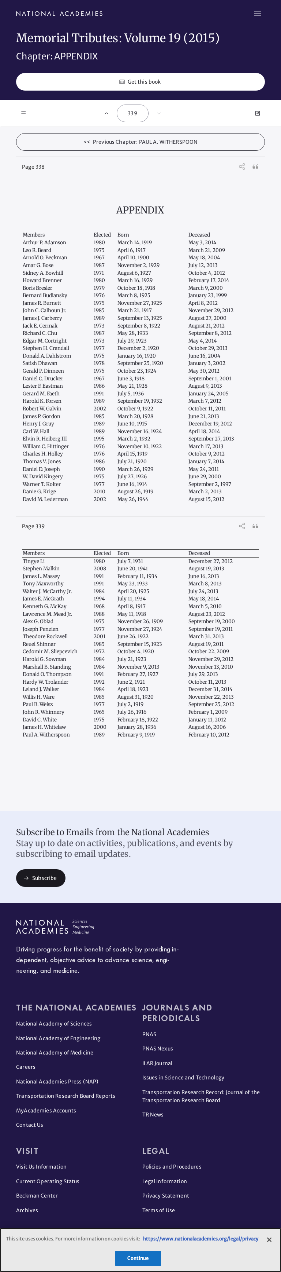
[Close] (269, 1240)
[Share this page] (242, 166)
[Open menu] (257, 13)
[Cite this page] (255, 166)
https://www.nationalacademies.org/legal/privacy (200, 1239)
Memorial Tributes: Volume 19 (99, 38)
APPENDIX (140, 210)
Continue (138, 1258)
